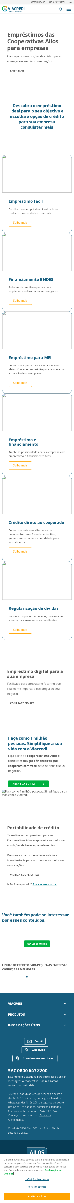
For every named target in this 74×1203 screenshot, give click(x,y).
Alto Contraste (57, 2)
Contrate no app (22, 703)
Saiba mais (17, 70)
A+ (71, 2)
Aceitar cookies (37, 1196)
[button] (27, 977)
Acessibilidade (38, 2)
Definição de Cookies (37, 1179)
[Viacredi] (37, 1154)
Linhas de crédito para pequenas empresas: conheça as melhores (35, 967)
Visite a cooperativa (24, 874)
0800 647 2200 (32, 1070)
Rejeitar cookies (37, 1186)
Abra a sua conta (45, 884)
